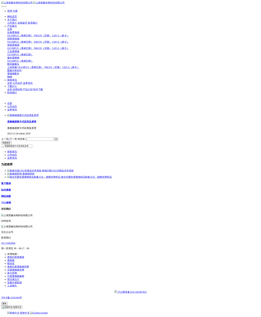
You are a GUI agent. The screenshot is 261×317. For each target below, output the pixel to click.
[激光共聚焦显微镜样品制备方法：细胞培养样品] (34, 177)
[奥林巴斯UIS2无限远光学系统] (24, 170)
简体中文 (24, 313)
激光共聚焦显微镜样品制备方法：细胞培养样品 (86, 177)
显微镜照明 (28, 174)
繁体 (4, 303)
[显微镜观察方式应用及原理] (23, 115)
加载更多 (6, 143)
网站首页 (12, 16)
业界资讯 (12, 109)
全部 (9, 29)
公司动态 (12, 106)
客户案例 (6, 183)
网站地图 (6, 196)
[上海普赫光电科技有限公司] (130, 2)
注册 (15, 11)
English (44, 313)
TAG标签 (6, 202)
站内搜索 (6, 190)
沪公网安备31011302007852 (132, 292)
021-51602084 (8, 243)
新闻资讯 (12, 151)
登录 (9, 11)
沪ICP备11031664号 (11, 297)
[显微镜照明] (14, 174)
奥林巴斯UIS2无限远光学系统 (58, 170)
